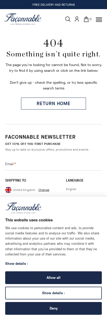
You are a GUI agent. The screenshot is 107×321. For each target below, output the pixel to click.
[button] (99, 20)
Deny (54, 308)
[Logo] (23, 19)
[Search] (68, 19)
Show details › (53, 292)
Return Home (53, 103)
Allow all (53, 277)
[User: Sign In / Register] (77, 19)
